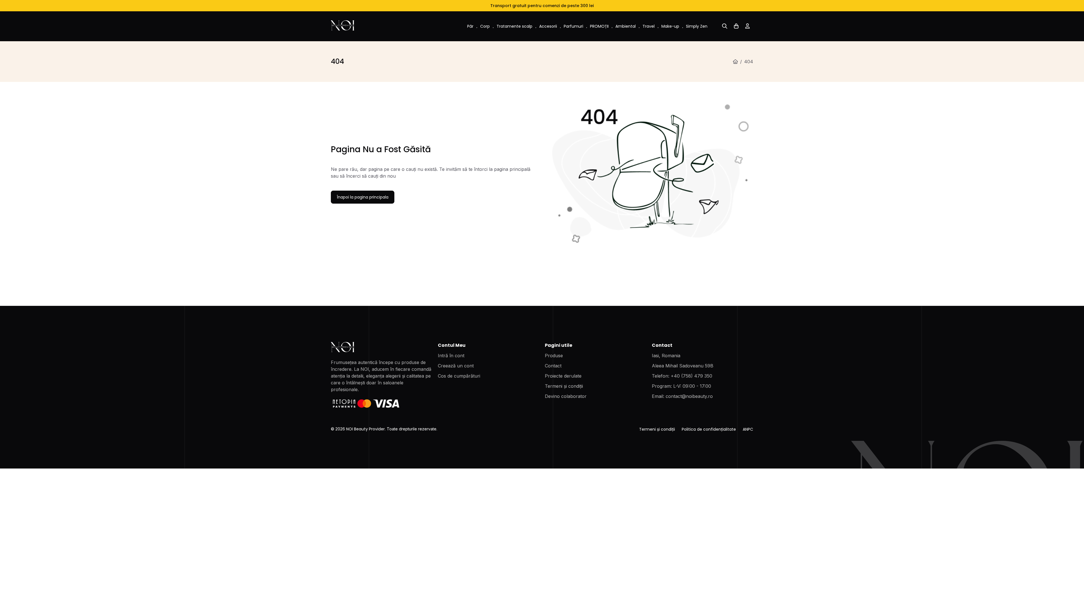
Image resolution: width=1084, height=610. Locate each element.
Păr (470, 26)
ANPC (748, 429)
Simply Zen (696, 26)
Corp (485, 26)
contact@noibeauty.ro (689, 396)
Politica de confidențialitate (709, 429)
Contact (553, 366)
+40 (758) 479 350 (691, 376)
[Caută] (724, 26)
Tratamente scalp (514, 26)
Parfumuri (573, 26)
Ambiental (625, 26)
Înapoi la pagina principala (362, 197)
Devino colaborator (566, 396)
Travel (648, 26)
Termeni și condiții (564, 386)
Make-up (670, 26)
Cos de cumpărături (459, 376)
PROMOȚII (599, 26)
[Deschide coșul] (736, 26)
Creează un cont (456, 366)
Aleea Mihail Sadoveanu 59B (682, 366)
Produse (554, 355)
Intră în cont (451, 355)
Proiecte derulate (563, 376)
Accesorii (548, 26)
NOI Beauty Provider (365, 429)
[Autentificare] (747, 26)
